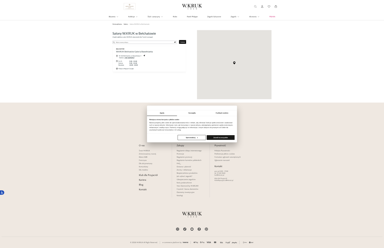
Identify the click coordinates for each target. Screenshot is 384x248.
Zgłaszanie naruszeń (222, 160)
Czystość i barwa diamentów (187, 189)
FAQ (178, 163)
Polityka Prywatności (222, 151)
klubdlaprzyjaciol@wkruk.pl (223, 180)
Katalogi (180, 195)
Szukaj (182, 42)
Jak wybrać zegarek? (184, 176)
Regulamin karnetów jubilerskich (189, 160)
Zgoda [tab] (162, 113)
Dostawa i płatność (184, 167)
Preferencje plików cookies (224, 154)
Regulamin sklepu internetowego (189, 151)
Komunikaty (143, 167)
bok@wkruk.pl (219, 175)
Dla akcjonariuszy (145, 163)
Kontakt (143, 189)
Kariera (142, 179)
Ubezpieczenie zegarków (186, 179)
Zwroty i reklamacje (184, 170)
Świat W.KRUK (144, 151)
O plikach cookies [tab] (222, 113)
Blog (141, 184)
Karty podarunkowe (184, 183)
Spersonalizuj (190, 137)
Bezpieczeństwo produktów (187, 173)
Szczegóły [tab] (192, 113)
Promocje (180, 154)
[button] (234, 63)
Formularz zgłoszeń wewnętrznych (227, 157)
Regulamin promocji (184, 157)
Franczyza (143, 160)
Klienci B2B (143, 157)
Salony (126, 24)
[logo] (192, 6)
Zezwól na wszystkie (220, 137)
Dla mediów (143, 170)
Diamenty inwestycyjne (185, 192)
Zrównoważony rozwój (147, 154)
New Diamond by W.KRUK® (187, 186)
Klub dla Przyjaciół (148, 175)
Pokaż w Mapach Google (126, 68)
